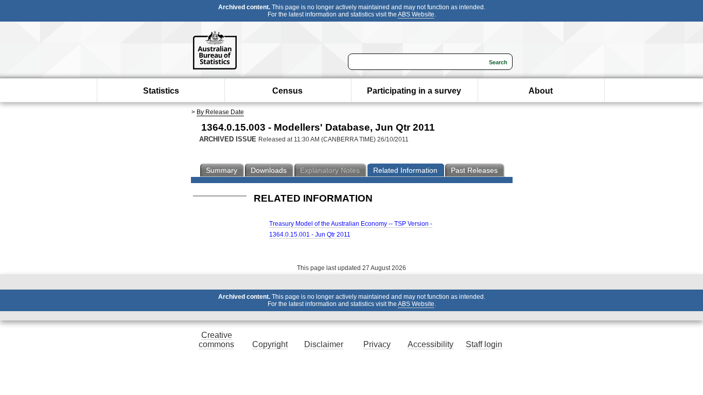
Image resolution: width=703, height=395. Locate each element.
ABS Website (416, 14)
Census (287, 90)
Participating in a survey (414, 90)
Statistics (161, 90)
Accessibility (430, 344)
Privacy (377, 344)
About (541, 90)
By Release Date (220, 112)
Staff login (484, 344)
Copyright (270, 344)
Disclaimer (323, 344)
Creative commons (216, 340)
